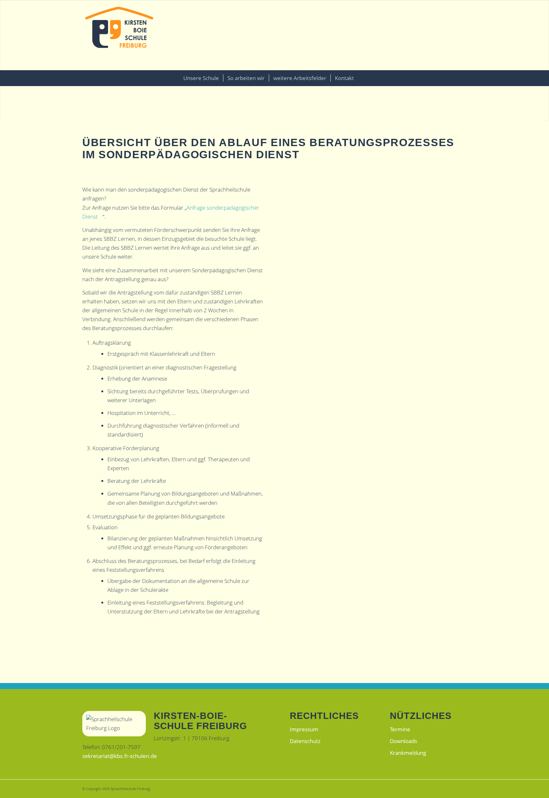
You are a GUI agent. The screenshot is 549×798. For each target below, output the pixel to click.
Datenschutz (305, 741)
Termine (400, 729)
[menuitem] (201, 78)
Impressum (304, 729)
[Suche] (366, 78)
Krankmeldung (408, 752)
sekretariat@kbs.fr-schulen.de (119, 756)
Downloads (403, 741)
